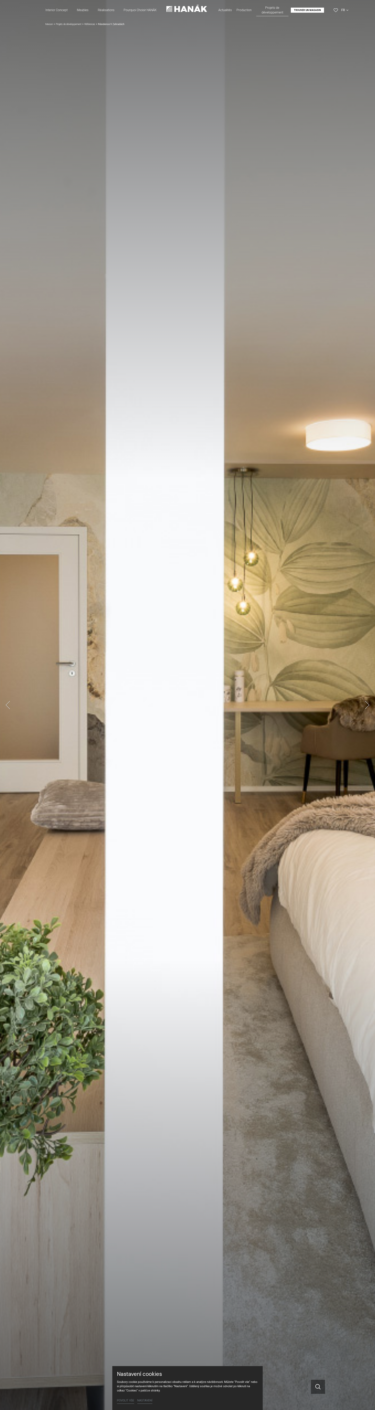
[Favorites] (335, 10)
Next (367, 705)
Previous (7, 705)
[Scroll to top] (366, 1401)
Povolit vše (125, 1400)
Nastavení (144, 1400)
